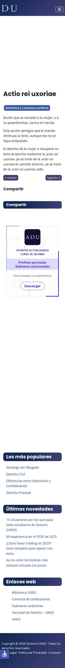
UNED (16, 619)
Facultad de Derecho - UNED (33, 612)
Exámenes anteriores (27, 606)
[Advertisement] (32, 51)
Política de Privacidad (33, 653)
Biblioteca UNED (24, 592)
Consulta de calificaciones (31, 599)
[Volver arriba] (58, 660)
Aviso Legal (9, 653)
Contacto (54, 653)
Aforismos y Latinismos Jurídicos (27, 108)
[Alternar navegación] (59, 9)
